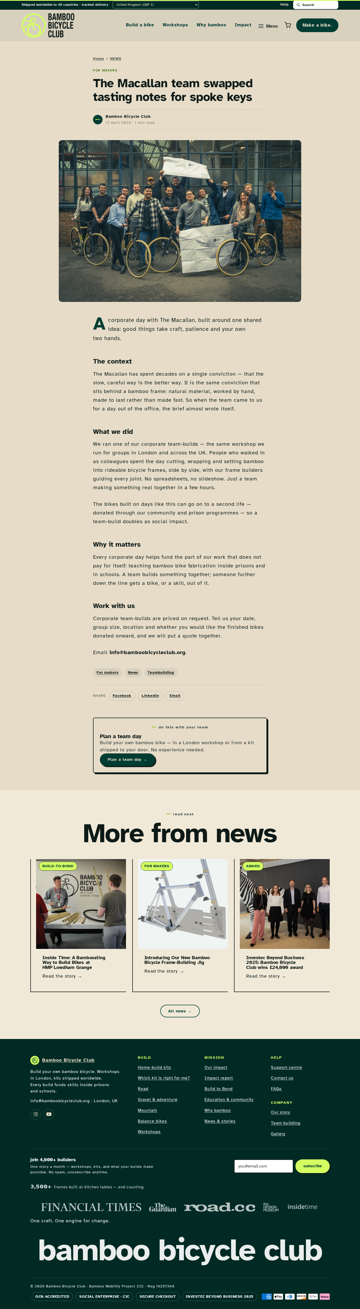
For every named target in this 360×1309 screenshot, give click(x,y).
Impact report (219, 1078)
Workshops (175, 25)
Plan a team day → (127, 759)
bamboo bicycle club (180, 1250)
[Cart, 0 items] (288, 25)
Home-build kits (154, 1067)
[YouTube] (48, 1114)
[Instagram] (35, 1114)
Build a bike (140, 25)
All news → (180, 1011)
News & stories (220, 1121)
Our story (280, 1112)
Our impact (216, 1067)
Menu (272, 26)
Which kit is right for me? (164, 1078)
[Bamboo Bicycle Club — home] (48, 25)
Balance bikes (152, 1121)
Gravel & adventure (157, 1099)
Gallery (278, 1133)
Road (143, 1088)
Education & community (229, 1099)
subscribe (312, 1166)
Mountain (147, 1110)
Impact (243, 25)
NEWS (115, 58)
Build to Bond (219, 1088)
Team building (285, 1123)
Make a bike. (317, 25)
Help (284, 4)
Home (98, 58)
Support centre (286, 1067)
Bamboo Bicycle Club (68, 1060)
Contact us (282, 1078)
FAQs (276, 1088)
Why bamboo (211, 25)
